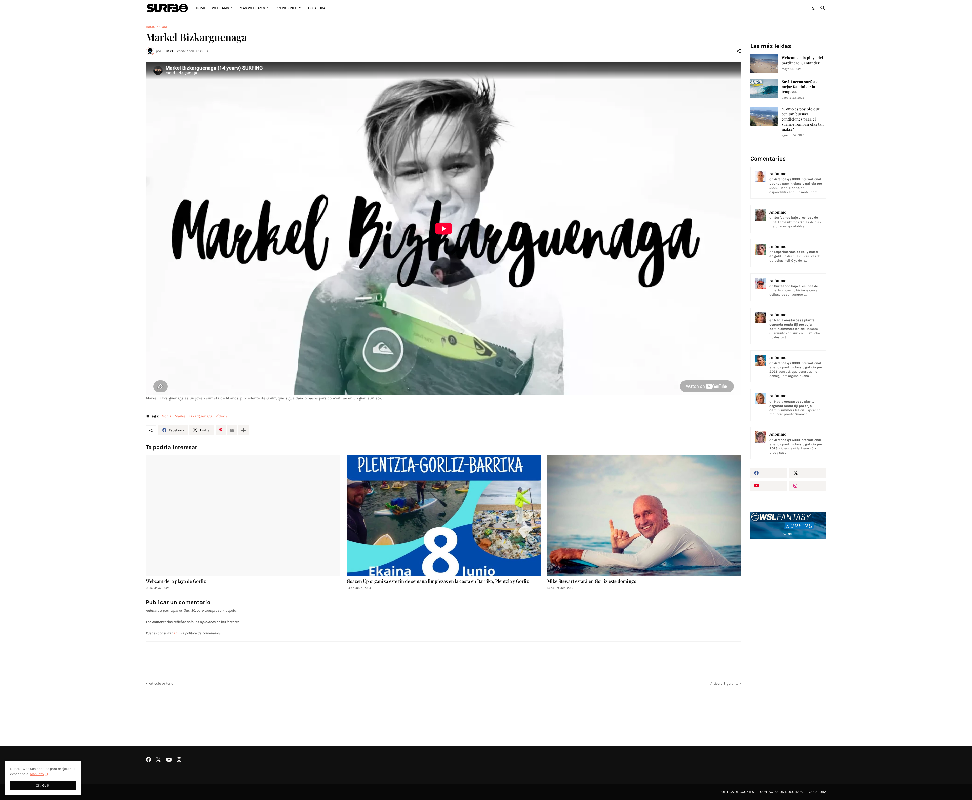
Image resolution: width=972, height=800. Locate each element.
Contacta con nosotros (781, 792)
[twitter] (807, 473)
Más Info (37, 774)
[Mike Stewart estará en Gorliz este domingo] (644, 515)
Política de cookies (737, 792)
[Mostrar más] (243, 430)
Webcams (220, 8)
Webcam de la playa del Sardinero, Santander (802, 60)
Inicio (150, 26)
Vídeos (221, 416)
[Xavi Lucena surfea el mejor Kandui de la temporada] (764, 88)
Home (201, 8)
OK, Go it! (43, 785)
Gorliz (165, 26)
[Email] (232, 430)
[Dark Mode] (813, 8)
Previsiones (286, 8)
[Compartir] (738, 51)
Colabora (316, 8)
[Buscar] (822, 8)
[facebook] (768, 473)
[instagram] (807, 486)
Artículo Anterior (162, 683)
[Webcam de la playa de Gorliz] (243, 515)
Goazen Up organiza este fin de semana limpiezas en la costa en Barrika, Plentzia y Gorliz (438, 581)
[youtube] (768, 486)
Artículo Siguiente (724, 683)
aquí (176, 633)
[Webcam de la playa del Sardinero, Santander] (764, 63)
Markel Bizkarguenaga (193, 416)
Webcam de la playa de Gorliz (176, 581)
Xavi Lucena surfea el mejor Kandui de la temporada (801, 86)
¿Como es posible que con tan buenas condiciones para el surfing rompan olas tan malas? (803, 119)
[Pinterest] (221, 430)
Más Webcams (252, 8)
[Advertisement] (788, 629)
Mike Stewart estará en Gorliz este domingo (591, 581)
